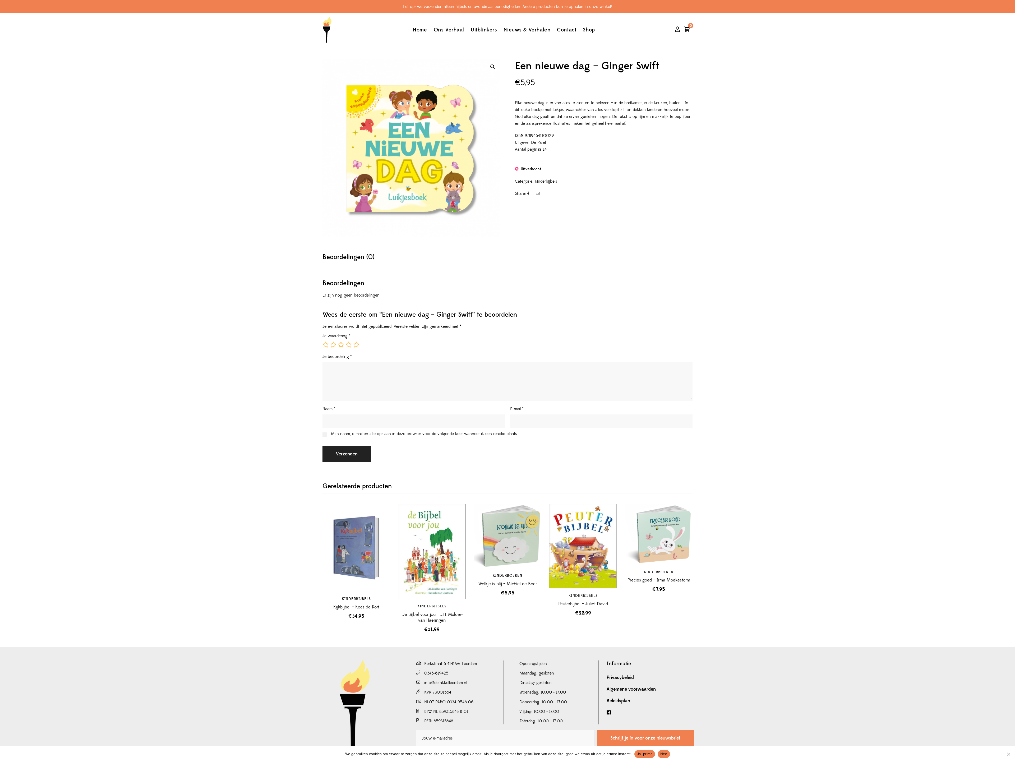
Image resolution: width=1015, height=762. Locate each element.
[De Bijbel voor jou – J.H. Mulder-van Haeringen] (432, 551)
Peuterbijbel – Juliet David (583, 604)
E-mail (517, 409)
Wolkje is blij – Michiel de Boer (507, 584)
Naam (328, 409)
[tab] (348, 257)
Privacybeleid (620, 677)
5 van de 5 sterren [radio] (356, 344)
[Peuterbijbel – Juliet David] (583, 546)
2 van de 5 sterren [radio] (333, 344)
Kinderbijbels (546, 181)
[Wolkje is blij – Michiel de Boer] (507, 538)
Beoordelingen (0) (348, 257)
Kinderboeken (507, 575)
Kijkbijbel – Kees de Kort (356, 607)
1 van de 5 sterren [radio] (325, 344)
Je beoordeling (337, 356)
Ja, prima (644, 754)
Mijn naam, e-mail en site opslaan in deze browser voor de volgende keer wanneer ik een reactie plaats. (424, 433)
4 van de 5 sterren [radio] (348, 344)
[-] (326, 29)
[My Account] (677, 30)
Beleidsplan (618, 701)
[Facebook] (650, 712)
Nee (663, 754)
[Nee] (1008, 754)
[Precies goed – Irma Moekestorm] (659, 538)
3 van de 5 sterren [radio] (341, 344)
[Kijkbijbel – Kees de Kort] (356, 547)
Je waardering (336, 336)
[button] (492, 67)
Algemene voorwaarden (631, 689)
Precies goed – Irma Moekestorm (659, 580)
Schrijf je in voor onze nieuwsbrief (645, 738)
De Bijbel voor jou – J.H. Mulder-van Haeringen (432, 617)
